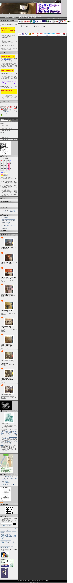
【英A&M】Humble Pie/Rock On (8, 247)
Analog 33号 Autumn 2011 (8, 220)
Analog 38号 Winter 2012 (8, 219)
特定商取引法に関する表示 (37, 580)
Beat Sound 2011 (6, 228)
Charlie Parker (4, 534)
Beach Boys (3, 528)
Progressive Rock (6, 134)
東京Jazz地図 (5, 217)
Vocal (3, 126)
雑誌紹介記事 (6, 215)
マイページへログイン (38, 18)
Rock (2, 132)
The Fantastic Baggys (8, 529)
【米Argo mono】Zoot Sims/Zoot (9, 262)
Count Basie (9, 535)
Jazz (2, 123)
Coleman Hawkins (8, 536)
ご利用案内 (48, 18)
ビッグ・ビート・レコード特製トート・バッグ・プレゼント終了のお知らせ (9, 211)
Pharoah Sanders (8, 543)
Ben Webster (9, 538)
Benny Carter (7, 537)
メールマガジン (6, 516)
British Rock (5, 137)
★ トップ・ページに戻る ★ (8, 484)
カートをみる (28, 18)
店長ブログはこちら (4, 452)
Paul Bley (3, 542)
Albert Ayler (6, 546)
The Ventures (10, 528)
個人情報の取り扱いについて (24, 580)
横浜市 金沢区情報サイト (7, 482)
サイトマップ (63, 18)
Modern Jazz (5, 125)
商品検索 (2, 119)
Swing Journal (5, 223)
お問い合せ (55, 18)
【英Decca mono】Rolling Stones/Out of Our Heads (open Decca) (7, 362)
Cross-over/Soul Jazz (7, 128)
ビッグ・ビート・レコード (11, 14)
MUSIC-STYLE (5, 481)
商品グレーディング (7, 201)
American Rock (5, 135)
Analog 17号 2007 (6, 222)
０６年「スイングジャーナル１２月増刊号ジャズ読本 (8, 438)
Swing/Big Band (6, 130)
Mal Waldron (9, 542)
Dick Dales (8, 531)
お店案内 (47, 580)
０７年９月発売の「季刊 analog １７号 (8, 434)
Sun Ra (6, 547)
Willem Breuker (8, 545)
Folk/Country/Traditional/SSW (10, 139)
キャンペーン (6, 207)
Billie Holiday (10, 541)
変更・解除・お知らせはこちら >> (7, 525)
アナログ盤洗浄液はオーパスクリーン (9, 476)
